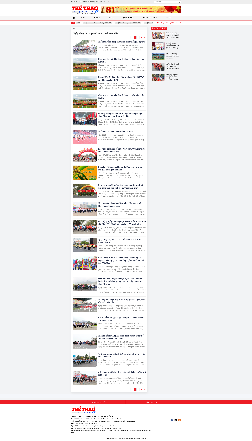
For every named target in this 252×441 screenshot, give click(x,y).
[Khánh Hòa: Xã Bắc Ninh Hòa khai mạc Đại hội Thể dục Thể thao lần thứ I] (85, 83)
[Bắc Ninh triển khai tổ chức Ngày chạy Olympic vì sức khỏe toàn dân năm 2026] (85, 154)
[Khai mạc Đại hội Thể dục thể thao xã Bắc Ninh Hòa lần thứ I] (85, 65)
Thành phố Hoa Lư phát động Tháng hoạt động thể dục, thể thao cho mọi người (120, 337)
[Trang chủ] (73, 18)
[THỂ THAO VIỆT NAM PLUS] (85, 10)
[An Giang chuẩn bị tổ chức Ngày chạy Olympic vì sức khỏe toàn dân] (85, 359)
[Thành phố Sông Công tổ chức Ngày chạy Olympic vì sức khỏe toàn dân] (85, 305)
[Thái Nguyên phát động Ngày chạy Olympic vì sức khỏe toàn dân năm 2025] (85, 209)
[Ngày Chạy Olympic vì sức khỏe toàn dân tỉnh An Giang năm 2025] (85, 245)
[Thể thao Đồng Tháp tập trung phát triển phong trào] (85, 47)
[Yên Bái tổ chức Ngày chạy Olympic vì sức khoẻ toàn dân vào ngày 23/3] (85, 323)
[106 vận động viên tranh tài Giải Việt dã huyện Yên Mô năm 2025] (85, 378)
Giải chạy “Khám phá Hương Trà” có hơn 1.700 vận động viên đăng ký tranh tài (120, 168)
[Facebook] (172, 420)
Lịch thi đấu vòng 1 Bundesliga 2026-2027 (89, 23)
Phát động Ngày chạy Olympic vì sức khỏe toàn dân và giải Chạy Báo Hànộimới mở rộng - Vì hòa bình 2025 (122, 222)
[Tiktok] (176, 420)
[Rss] (179, 420)
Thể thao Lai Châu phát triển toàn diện (115, 131)
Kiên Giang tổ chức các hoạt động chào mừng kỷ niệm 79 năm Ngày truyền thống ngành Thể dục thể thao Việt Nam (121, 260)
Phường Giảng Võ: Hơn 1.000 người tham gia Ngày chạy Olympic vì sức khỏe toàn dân (120, 114)
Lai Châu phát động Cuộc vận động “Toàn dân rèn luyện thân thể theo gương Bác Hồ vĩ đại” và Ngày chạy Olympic (120, 281)
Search (178, 1)
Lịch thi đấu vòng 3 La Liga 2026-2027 (149, 23)
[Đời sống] (141, 9)
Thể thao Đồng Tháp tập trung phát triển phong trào (121, 41)
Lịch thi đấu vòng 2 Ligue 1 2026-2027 (119, 23)
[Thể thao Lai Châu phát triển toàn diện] (85, 137)
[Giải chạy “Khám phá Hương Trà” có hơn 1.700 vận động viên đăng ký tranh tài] (85, 173)
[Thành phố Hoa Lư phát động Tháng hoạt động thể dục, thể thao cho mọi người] (85, 341)
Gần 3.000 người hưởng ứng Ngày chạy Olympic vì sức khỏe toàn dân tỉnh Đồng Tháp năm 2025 (120, 186)
